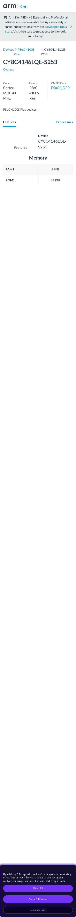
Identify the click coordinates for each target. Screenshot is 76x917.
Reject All (38, 888)
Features (9, 122)
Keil (23, 6)
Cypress (8, 69)
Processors (64, 122)
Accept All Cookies (38, 899)
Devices (8, 49)
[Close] (70, 869)
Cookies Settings (38, 910)
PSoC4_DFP (60, 88)
